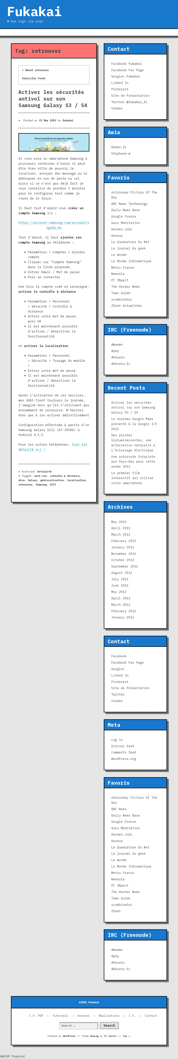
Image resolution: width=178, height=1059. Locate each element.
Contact (151, 1015)
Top (126, 1036)
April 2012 (120, 598)
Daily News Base (125, 210)
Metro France (122, 268)
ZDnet (116, 306)
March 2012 (120, 605)
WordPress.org (123, 759)
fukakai (67, 120)
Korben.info (121, 229)
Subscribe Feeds (34, 78)
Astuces (83, 1015)
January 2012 (122, 617)
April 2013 (120, 528)
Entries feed (122, 746)
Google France (123, 216)
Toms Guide (120, 293)
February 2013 (123, 541)
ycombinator (121, 299)
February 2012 (123, 611)
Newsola (118, 274)
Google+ (118, 76)
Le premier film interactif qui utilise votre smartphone (132, 478)
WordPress (69, 1036)
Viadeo (117, 108)
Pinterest (119, 89)
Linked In (119, 83)
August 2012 (121, 573)
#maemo (117, 344)
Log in (117, 740)
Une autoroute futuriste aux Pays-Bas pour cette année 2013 (133, 462)
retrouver (25, 484)
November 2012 (123, 554)
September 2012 (124, 566)
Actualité (44, 471)
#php (115, 351)
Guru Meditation (125, 223)
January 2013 (122, 547)
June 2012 (119, 585)
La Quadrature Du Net (130, 242)
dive (21, 480)
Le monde (119, 255)
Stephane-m (120, 153)
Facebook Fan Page (127, 70)
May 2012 (119, 592)
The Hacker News (125, 287)
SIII (53, 484)
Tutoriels (60, 1015)
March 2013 (120, 534)
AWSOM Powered (12, 1056)
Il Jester (110, 1036)
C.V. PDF (36, 1015)
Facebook (119, 64)
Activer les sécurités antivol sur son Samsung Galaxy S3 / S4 (52, 98)
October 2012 (122, 560)
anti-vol (40, 476)
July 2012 (119, 579)
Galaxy (32, 480)
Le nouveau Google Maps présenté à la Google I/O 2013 (134, 424)
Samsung (41, 484)
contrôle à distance (65, 476)
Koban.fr (119, 147)
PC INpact (119, 280)
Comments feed (123, 752)
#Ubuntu (118, 357)
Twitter (118, 102)
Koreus (117, 236)
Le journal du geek (128, 248)
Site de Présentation (130, 96)
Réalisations (109, 1015)
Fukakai (34, 11)
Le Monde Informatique (131, 261)
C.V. (132, 1015)
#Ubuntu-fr (120, 364)
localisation (76, 480)
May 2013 (119, 522)
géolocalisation (52, 480)
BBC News (119, 204)
